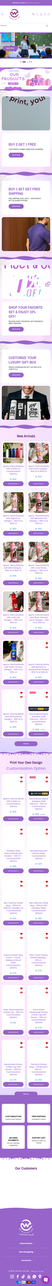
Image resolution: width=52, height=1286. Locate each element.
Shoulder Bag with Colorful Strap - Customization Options (38, 855)
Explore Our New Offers (32, 3)
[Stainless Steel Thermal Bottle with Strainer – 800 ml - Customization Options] (13, 837)
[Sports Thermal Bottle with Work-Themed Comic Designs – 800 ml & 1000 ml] (38, 601)
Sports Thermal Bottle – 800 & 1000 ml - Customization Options (13, 470)
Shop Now (10, 48)
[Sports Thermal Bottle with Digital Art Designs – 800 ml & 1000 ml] (13, 502)
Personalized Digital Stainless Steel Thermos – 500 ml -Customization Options (38, 719)
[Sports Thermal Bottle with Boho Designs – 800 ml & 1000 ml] (13, 552)
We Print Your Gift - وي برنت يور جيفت (29, 1271)
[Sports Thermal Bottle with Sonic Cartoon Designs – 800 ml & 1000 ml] (13, 651)
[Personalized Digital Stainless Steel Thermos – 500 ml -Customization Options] (38, 700)
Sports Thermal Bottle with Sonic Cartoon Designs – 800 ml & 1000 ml (13, 668)
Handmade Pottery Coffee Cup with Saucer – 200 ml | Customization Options (13, 1069)
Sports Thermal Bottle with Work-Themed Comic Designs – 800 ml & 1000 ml (38, 619)
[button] (33, 14)
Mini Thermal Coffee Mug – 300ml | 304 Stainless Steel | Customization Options (38, 908)
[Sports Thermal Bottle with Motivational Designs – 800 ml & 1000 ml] (13, 700)
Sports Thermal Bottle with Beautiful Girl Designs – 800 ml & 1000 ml (38, 519)
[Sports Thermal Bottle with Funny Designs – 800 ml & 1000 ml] (38, 453)
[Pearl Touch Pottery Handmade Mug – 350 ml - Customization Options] (38, 941)
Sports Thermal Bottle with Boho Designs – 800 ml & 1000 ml (13, 568)
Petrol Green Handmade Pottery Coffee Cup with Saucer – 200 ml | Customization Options (39, 1016)
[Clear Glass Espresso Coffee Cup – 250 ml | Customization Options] (13, 996)
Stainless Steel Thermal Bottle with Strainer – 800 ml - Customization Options (13, 856)
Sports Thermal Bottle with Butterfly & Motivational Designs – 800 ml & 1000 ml (38, 668)
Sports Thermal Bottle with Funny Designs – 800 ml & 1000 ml (38, 469)
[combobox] (25, 25)
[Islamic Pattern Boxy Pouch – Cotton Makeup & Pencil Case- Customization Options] (13, 941)
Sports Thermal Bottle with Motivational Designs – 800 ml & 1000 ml (13, 718)
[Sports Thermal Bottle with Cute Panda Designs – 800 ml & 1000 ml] (38, 552)
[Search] (46, 25)
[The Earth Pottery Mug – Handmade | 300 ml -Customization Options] (38, 1051)
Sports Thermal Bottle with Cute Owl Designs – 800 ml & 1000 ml (13, 619)
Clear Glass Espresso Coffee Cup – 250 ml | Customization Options (13, 1013)
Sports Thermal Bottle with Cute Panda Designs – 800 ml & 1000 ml (38, 569)
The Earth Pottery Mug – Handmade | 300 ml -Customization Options (39, 1069)
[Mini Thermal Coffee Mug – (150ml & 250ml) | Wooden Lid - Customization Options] (13, 889)
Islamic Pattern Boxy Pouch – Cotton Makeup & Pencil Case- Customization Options (13, 961)
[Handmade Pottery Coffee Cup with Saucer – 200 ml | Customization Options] (13, 1051)
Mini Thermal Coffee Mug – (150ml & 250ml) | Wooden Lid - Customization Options (13, 908)
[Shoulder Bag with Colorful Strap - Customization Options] (38, 837)
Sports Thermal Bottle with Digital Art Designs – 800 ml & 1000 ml (13, 519)
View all (26, 744)
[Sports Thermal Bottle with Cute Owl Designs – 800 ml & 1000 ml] (13, 601)
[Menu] (3, 14)
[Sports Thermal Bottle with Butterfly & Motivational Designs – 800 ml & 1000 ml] (38, 651)
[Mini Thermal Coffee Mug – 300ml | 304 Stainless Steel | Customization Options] (38, 889)
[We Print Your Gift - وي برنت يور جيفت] (14, 14)
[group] (26, 79)
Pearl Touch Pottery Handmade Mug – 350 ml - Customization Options (39, 960)
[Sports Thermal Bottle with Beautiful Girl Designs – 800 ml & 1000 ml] (38, 502)
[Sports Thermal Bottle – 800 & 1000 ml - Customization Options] (13, 453)
